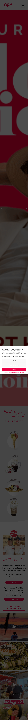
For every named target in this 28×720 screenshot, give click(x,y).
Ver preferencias (14, 365)
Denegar (14, 360)
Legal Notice (21, 372)
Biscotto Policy (7, 372)
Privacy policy (14, 372)
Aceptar (14, 369)
